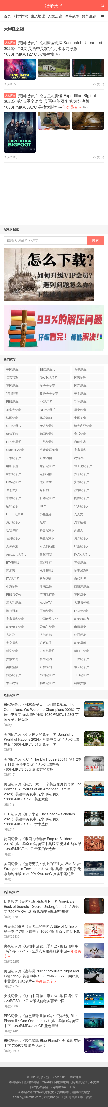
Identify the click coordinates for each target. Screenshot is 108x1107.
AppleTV (46, 602)
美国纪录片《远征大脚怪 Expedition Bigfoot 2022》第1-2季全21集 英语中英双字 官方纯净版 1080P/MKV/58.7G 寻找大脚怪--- (50, 101)
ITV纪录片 (13, 578)
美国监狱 (12, 667)
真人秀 (78, 514)
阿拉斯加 (12, 610)
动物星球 (80, 642)
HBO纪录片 (14, 441)
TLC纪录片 (81, 675)
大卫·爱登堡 (82, 602)
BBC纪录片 (47, 369)
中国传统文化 (49, 618)
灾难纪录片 (81, 482)
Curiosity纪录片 (16, 449)
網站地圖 (76, 1077)
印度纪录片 (81, 546)
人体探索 (12, 546)
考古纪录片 (47, 425)
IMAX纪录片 (82, 554)
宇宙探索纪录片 (16, 618)
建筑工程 (12, 433)
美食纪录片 (81, 393)
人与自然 (46, 634)
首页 (7, 15)
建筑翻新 (46, 554)
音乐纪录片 (81, 433)
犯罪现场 (80, 634)
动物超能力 (81, 618)
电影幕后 (12, 466)
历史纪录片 (47, 538)
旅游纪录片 (13, 675)
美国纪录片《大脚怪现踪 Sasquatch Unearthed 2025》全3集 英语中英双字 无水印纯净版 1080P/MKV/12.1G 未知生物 (53, 48)
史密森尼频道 (49, 449)
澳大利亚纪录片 (84, 425)
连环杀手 (46, 642)
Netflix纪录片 (49, 377)
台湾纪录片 (13, 538)
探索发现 (12, 659)
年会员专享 (47, 385)
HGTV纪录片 (82, 610)
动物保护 (12, 530)
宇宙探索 (80, 449)
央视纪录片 (81, 369)
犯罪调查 (12, 393)
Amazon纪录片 (16, 554)
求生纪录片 (47, 570)
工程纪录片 (47, 610)
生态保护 (12, 490)
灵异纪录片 (81, 538)
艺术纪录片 (13, 458)
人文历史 (55, 15)
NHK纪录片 (48, 409)
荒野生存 (46, 562)
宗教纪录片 (13, 498)
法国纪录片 (13, 417)
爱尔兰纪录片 (49, 626)
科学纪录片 (13, 650)
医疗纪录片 (13, 474)
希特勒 (44, 490)
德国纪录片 (47, 433)
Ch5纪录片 (13, 482)
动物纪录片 (81, 401)
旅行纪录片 (47, 466)
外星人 (78, 530)
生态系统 (46, 586)
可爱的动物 (47, 546)
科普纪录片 (47, 530)
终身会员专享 (49, 393)
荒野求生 (46, 482)
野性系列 (46, 667)
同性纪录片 (81, 498)
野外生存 (89, 15)
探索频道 (12, 377)
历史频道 (80, 409)
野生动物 (46, 458)
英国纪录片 (13, 385)
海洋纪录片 (13, 522)
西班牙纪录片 (83, 586)
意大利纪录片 (15, 602)
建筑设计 (80, 458)
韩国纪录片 (47, 675)
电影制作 (46, 474)
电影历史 (80, 626)
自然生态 (80, 441)
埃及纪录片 (81, 667)
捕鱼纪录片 (47, 683)
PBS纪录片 (13, 401)
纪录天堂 (54, 5)
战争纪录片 (81, 490)
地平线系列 (81, 570)
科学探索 (21, 15)
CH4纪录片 (13, 425)
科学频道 (46, 578)
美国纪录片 (13, 369)
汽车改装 (80, 522)
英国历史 (80, 594)
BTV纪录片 (13, 562)
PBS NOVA (13, 594)
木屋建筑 (12, 683)
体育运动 (46, 417)
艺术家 (10, 570)
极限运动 (46, 659)
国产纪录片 (81, 385)
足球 (43, 522)
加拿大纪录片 (15, 409)
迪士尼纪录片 (83, 466)
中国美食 (80, 417)
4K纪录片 (46, 401)
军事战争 (72, 15)
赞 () (100, 84)
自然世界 (80, 578)
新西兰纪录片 (83, 650)
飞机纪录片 (81, 562)
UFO (43, 506)
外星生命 (46, 514)
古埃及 (10, 634)
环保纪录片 (81, 659)
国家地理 (80, 377)
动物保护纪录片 (16, 626)
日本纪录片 (47, 498)
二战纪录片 (47, 441)
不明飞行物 (47, 594)
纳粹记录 (12, 506)
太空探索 (12, 642)
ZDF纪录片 (47, 650)
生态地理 (38, 15)
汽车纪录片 (81, 474)
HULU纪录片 (15, 514)
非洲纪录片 (81, 506)
